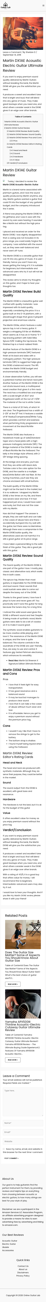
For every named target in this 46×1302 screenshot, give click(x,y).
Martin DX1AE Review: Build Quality (23, 131)
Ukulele (5, 1247)
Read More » (13, 984)
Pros (13, 141)
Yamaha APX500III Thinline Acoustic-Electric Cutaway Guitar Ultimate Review (22, 1026)
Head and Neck (18, 150)
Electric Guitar (9, 1244)
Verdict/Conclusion (17, 163)
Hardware (16, 156)
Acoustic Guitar (9, 1241)
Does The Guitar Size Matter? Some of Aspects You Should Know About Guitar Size (22, 956)
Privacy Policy (23, 1275)
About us (23, 1269)
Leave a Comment (12, 52)
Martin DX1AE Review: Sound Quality (24, 134)
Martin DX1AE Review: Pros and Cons (24, 137)
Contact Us (23, 1266)
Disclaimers (23, 1272)
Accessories (8, 1250)
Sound (15, 153)
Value (14, 160)
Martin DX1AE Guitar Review (17, 128)
